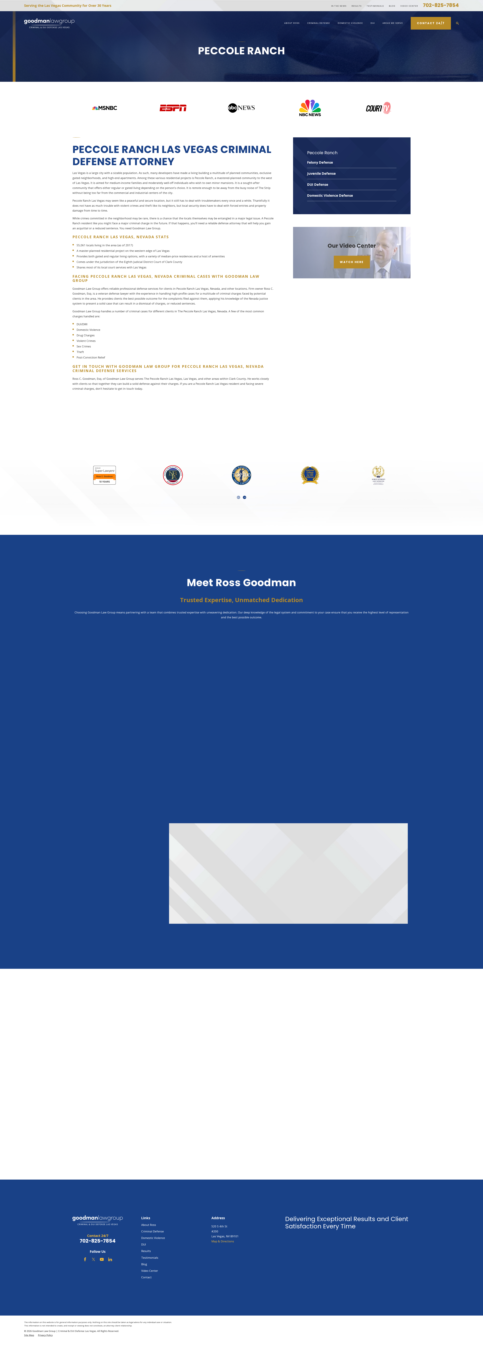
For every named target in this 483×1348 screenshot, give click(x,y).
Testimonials (375, 6)
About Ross (148, 1225)
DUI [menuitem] (373, 23)
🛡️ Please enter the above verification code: (270, 1103)
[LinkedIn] (110, 1259)
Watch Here (352, 262)
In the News (339, 6)
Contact (146, 1277)
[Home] (49, 23)
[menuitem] (351, 162)
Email (335, 1052)
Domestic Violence (153, 1238)
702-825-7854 (441, 5)
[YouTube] (102, 1259)
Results (357, 6)
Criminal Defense (152, 1231)
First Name (256, 1041)
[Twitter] (93, 1259)
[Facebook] (85, 1259)
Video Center (409, 6)
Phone (255, 1052)
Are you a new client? (261, 1063)
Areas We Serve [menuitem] (393, 23)
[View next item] (244, 497)
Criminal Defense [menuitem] (318, 23)
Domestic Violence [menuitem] (350, 23)
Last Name (337, 1041)
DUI (143, 1244)
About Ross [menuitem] (292, 23)
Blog (392, 6)
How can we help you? (261, 1074)
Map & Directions (222, 1241)
